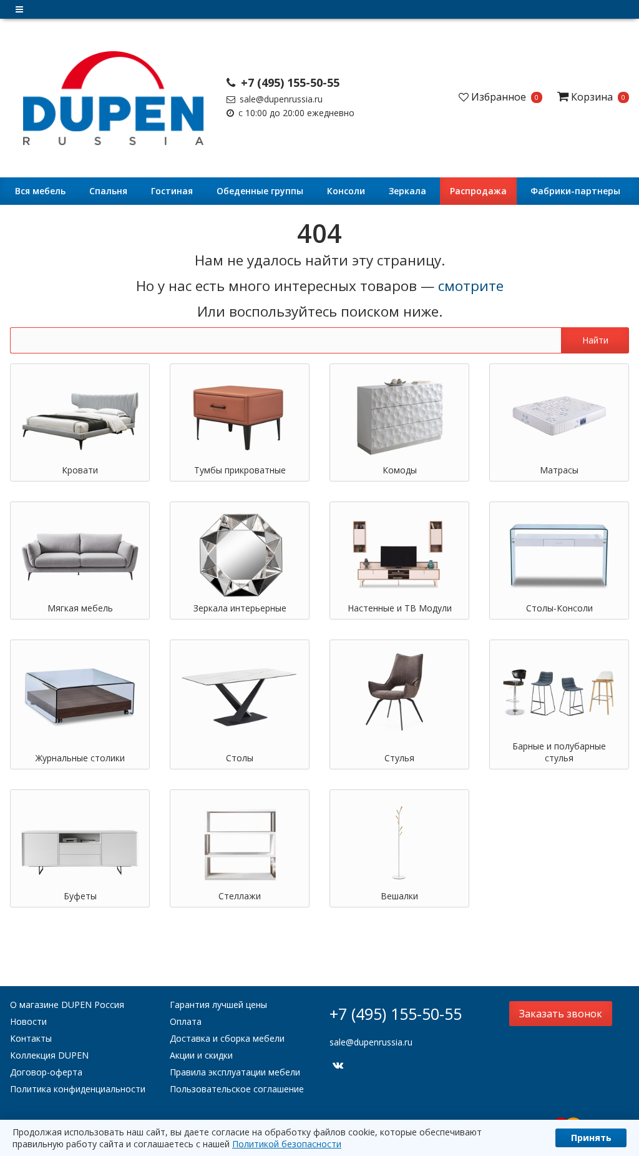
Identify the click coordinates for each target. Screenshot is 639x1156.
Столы (239, 758)
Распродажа (478, 191)
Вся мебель (40, 191)
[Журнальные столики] (80, 692)
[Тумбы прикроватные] (239, 416)
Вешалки (399, 896)
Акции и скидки (201, 1055)
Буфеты (80, 896)
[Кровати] (80, 416)
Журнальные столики (80, 758)
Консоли (346, 191)
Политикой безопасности (286, 1144)
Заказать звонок (560, 1013)
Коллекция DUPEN (49, 1055)
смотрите (471, 285)
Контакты (31, 1038)
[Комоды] (399, 416)
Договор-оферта (46, 1072)
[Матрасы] (559, 416)
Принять (591, 1138)
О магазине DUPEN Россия (67, 1004)
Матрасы (559, 470)
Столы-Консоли (559, 608)
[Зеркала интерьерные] (239, 554)
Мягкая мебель (80, 608)
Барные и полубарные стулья (559, 752)
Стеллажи (239, 896)
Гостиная (172, 191)
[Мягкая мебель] (80, 554)
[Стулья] (399, 692)
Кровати (80, 470)
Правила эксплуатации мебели (235, 1072)
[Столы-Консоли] (559, 554)
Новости (28, 1021)
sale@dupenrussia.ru (280, 99)
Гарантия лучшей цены (218, 1004)
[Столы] (239, 692)
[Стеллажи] (239, 842)
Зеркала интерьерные (239, 608)
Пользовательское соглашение (237, 1089)
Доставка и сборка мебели (227, 1038)
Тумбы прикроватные (240, 470)
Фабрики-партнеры (575, 191)
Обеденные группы (260, 191)
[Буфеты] (80, 842)
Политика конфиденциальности (77, 1089)
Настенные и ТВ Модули (400, 608)
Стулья (399, 758)
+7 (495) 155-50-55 (288, 82)
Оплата (186, 1021)
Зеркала (407, 191)
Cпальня (108, 191)
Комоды (400, 470)
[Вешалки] (399, 842)
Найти (595, 340)
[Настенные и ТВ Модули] (399, 554)
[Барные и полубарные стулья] (559, 692)
